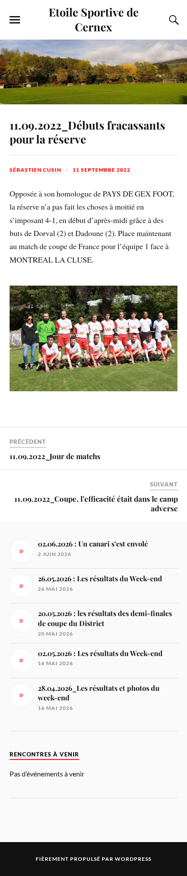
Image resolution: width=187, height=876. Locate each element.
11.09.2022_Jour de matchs (55, 456)
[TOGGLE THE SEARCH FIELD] (172, 20)
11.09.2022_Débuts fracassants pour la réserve (87, 131)
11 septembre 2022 (101, 170)
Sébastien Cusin (35, 170)
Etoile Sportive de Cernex (94, 19)
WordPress (133, 859)
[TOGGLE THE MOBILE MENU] (15, 20)
